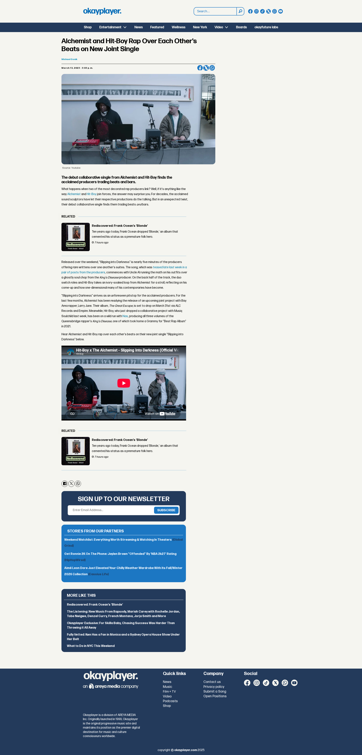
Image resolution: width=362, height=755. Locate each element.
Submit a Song (214, 691)
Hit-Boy (92, 194)
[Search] (240, 11)
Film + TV (169, 691)
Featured (157, 27)
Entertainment (110, 27)
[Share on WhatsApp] (212, 68)
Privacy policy (213, 687)
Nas (125, 316)
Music (167, 687)
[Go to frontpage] (102, 11)
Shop (88, 27)
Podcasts (170, 701)
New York (200, 27)
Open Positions (215, 696)
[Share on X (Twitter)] (206, 68)
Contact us (212, 682)
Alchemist (74, 194)
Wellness (178, 27)
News (138, 27)
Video (219, 27)
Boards (241, 27)
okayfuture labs (266, 27)
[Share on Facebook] (200, 68)
